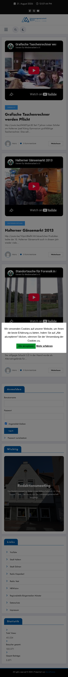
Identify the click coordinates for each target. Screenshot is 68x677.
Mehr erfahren (44, 346)
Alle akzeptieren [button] (26, 346)
